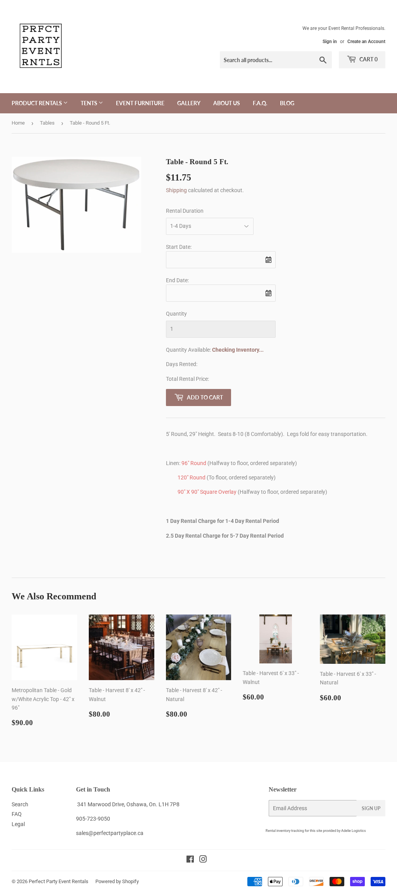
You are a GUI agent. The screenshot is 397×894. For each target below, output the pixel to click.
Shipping (176, 190)
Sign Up (371, 808)
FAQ (17, 814)
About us (226, 103)
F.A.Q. (260, 103)
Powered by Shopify (117, 881)
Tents (89, 103)
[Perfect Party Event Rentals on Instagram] (203, 860)
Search (20, 804)
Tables (47, 123)
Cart (368, 59)
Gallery (188, 103)
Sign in (330, 41)
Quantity (176, 314)
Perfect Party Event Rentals (58, 881)
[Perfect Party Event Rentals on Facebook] (190, 860)
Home (18, 123)
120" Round (191, 477)
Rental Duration (185, 211)
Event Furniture (140, 103)
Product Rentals (37, 103)
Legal (18, 824)
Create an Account (366, 41)
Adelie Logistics (353, 831)
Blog (287, 103)
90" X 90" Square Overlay (207, 492)
